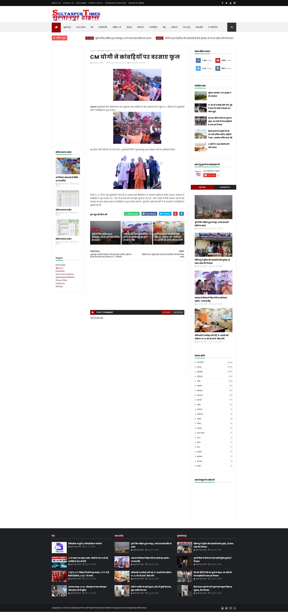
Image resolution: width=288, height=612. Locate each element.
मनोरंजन (140, 27)
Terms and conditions (115, 3)
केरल (198, 447)
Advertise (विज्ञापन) (136, 3)
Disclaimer (81, 3)
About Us (56, 3)
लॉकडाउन (200, 391)
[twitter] (226, 3)
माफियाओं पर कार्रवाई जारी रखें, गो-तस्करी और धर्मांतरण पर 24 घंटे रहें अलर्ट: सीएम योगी (168, 237)
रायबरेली (199, 386)
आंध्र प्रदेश (200, 433)
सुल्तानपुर (67, 27)
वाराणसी (199, 400)
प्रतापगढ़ (199, 409)
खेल (164, 27)
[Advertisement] (68, 94)
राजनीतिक (153, 27)
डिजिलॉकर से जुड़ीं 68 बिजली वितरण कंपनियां (85, 543)
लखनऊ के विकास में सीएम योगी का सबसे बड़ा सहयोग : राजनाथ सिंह (135, 237)
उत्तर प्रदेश (80, 27)
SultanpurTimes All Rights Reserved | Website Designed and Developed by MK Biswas (109, 608)
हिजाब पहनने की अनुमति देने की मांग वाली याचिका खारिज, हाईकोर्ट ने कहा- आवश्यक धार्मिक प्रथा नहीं (220, 134)
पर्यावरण (174, 27)
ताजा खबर (202, 187)
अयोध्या (199, 419)
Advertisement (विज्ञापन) (65, 277)
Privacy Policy (96, 3)
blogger (167, 312)
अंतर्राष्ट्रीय (103, 27)
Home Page (60, 265)
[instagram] (234, 3)
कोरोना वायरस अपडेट (64, 209)
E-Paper (213, 27)
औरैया (198, 442)
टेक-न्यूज (186, 27)
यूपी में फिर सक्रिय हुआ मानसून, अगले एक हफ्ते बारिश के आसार (106, 38)
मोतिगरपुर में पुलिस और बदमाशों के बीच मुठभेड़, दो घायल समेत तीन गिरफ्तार (181, 38)
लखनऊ (142, 62)
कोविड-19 (117, 27)
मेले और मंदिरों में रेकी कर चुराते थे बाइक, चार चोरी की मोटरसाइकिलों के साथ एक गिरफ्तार (220, 121)
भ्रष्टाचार (199, 461)
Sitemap (59, 286)
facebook (178, 312)
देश (92, 27)
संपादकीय (199, 27)
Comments (225, 187)
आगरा (198, 438)
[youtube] (230, 3)
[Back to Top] (234, 608)
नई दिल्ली (199, 376)
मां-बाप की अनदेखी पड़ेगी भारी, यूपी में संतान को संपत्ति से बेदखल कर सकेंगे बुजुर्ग (220, 108)
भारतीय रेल (200, 414)
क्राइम (129, 27)
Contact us (60, 283)
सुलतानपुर (142, 38)
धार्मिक (199, 405)
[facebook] (222, 3)
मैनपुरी (199, 466)
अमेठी (198, 381)
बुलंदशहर (199, 456)
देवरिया (199, 423)
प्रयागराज (200, 395)
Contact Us (68, 3)
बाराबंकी (199, 452)
